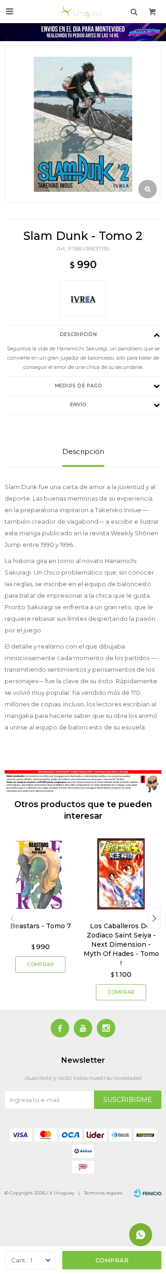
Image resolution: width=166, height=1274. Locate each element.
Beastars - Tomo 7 (40, 926)
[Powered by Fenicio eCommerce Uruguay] (147, 1193)
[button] (154, 918)
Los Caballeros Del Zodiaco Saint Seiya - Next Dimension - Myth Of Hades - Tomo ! (121, 944)
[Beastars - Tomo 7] (40, 874)
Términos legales (103, 1193)
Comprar (112, 1260)
